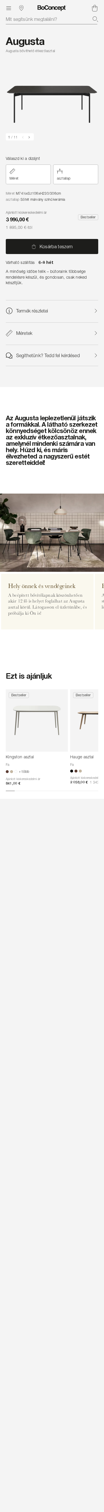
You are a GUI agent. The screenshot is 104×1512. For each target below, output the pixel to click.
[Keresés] (95, 19)
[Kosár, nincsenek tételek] (94, 8)
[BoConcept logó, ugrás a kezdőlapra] (52, 8)
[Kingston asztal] (37, 720)
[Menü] (8, 8)
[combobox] (52, 19)
